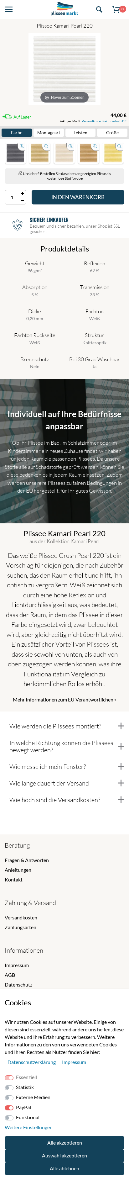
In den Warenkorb (78, 197)
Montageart (48, 132)
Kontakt (14, 879)
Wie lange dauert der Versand (49, 783)
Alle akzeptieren (64, 1143)
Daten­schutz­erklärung (32, 1062)
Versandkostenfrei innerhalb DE (104, 121)
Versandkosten (21, 917)
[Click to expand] (15, 153)
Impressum (17, 965)
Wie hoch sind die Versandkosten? (54, 800)
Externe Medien (33, 1097)
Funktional (27, 1117)
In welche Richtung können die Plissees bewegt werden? (61, 746)
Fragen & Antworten (27, 860)
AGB (10, 975)
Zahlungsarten (20, 927)
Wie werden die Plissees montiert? (55, 726)
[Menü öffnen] (9, 10)
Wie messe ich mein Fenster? (47, 766)
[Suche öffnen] (99, 10)
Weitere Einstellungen (29, 1127)
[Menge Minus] (22, 200)
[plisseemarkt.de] (64, 9)
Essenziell (26, 1077)
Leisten (80, 132)
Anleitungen (18, 870)
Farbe (16, 132)
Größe (112, 132)
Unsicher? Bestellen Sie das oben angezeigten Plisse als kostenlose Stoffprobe (66, 176)
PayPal (23, 1107)
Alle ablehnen (64, 1168)
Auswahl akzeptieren (64, 1155)
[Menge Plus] (22, 193)
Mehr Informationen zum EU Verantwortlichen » (64, 699)
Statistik (25, 1087)
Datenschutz (18, 984)
